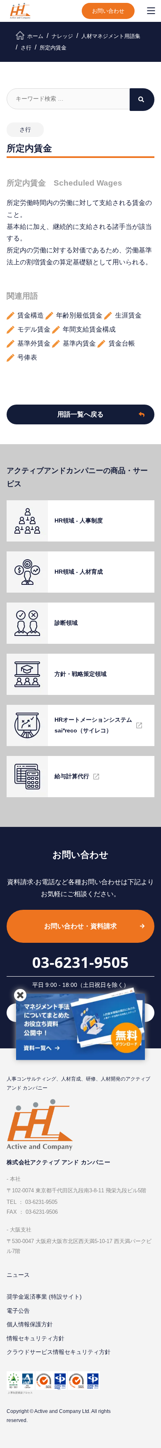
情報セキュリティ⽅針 (35, 1338)
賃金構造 (30, 315)
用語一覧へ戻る (80, 414)
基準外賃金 (33, 343)
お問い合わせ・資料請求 (80, 926)
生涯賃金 (128, 315)
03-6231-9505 (80, 962)
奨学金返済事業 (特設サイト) (44, 1296)
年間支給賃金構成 (89, 329)
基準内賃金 (79, 343)
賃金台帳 (122, 343)
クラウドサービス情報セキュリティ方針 (59, 1352)
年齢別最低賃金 (79, 315)
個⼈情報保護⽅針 (30, 1324)
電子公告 (18, 1310)
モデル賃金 (33, 329)
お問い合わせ (108, 11)
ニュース (18, 1274)
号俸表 (27, 357)
